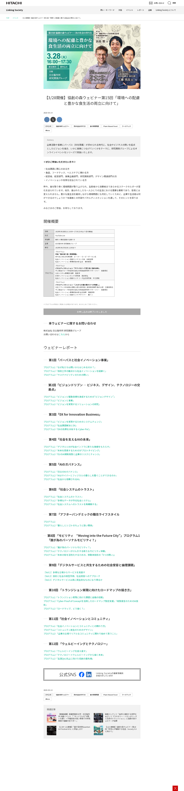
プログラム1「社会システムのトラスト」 (64, 496)
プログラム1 (49, 521)
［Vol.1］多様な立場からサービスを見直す (64, 572)
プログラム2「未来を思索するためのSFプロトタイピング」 (72, 450)
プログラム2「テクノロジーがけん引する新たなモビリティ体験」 (75, 551)
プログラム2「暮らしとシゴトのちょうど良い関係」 (69, 525)
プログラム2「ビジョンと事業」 (59, 400)
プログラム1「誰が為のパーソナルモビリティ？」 (68, 547)
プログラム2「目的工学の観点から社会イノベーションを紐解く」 (75, 371)
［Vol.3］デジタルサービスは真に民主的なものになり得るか (73, 579)
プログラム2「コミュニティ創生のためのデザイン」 (69, 629)
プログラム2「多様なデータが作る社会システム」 (68, 500)
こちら (62, 334)
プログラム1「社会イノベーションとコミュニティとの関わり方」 (75, 626)
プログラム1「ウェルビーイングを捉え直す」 (66, 651)
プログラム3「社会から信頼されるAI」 (62, 479)
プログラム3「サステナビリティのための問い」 (67, 374)
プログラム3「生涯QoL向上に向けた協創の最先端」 (69, 658)
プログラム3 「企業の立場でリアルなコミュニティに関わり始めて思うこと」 (81, 633)
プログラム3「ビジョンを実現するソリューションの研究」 (72, 404)
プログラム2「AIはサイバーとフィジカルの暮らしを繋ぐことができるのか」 (81, 475)
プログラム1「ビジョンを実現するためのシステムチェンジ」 (73, 421)
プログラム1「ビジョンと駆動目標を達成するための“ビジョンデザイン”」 (80, 396)
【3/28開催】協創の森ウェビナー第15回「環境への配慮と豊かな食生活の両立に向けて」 (92, 100)
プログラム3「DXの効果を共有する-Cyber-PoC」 (67, 429)
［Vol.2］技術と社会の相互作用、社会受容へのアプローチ (72, 576)
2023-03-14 (48, 112)
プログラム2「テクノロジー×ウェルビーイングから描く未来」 (74, 654)
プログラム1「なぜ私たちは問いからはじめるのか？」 (70, 367)
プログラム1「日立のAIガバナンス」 (61, 471)
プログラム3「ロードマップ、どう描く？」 (65, 608)
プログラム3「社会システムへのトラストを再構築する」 (71, 504)
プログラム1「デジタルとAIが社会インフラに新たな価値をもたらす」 (77, 446)
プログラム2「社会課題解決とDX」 (61, 425)
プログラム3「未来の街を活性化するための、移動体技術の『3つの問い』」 (80, 554)
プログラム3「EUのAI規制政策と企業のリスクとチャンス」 (72, 454)
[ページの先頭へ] (175, 788)
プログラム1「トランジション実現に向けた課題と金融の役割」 (74, 597)
